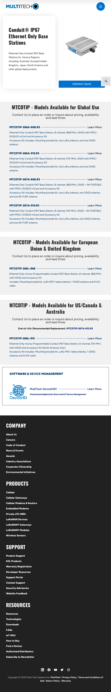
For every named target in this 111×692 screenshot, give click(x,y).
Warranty (66, 681)
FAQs (9, 630)
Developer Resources (18, 572)
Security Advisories (17, 588)
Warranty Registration (19, 566)
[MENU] (100, 6)
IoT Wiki (11, 635)
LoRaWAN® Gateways (18, 524)
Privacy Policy (69, 677)
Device (35, 374)
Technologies (13, 619)
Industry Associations (18, 461)
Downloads (12, 624)
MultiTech (56, 677)
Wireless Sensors (16, 535)
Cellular (10, 492)
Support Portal (14, 577)
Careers (10, 439)
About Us (11, 434)
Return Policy (53, 681)
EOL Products (14, 561)
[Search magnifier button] (106, 81)
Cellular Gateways (16, 497)
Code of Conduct (16, 445)
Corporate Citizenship (19, 466)
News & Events (14, 450)
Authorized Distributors (19, 651)
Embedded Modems (17, 508)
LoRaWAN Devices (16, 519)
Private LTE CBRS (16, 514)
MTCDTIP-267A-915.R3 (79, 328)
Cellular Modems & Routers (21, 503)
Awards (10, 456)
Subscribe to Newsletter (20, 656)
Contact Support (15, 582)
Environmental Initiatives (20, 472)
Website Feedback (16, 593)
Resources (12, 613)
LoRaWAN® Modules (17, 530)
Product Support (15, 555)
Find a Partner (14, 646)
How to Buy (13, 640)
